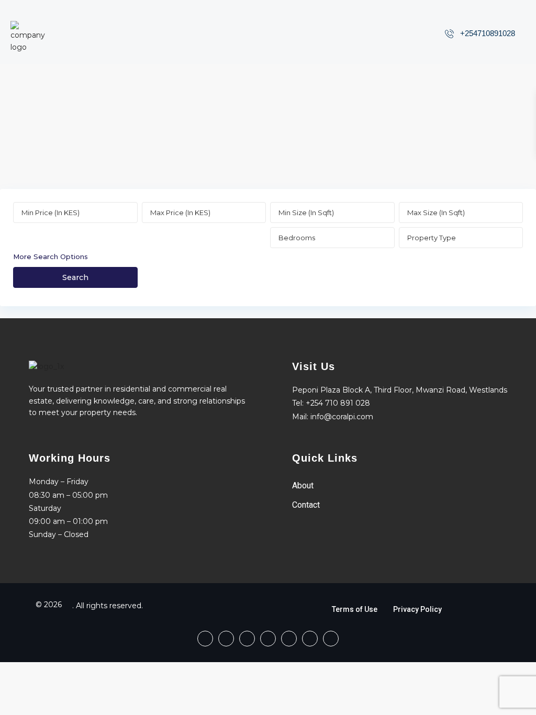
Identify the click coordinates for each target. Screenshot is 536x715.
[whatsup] (226, 638)
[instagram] (331, 638)
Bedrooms (296, 237)
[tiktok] (247, 638)
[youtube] (310, 638)
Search (75, 277)
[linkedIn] (289, 638)
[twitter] (268, 638)
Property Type (431, 237)
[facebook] (205, 638)
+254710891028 (487, 33)
